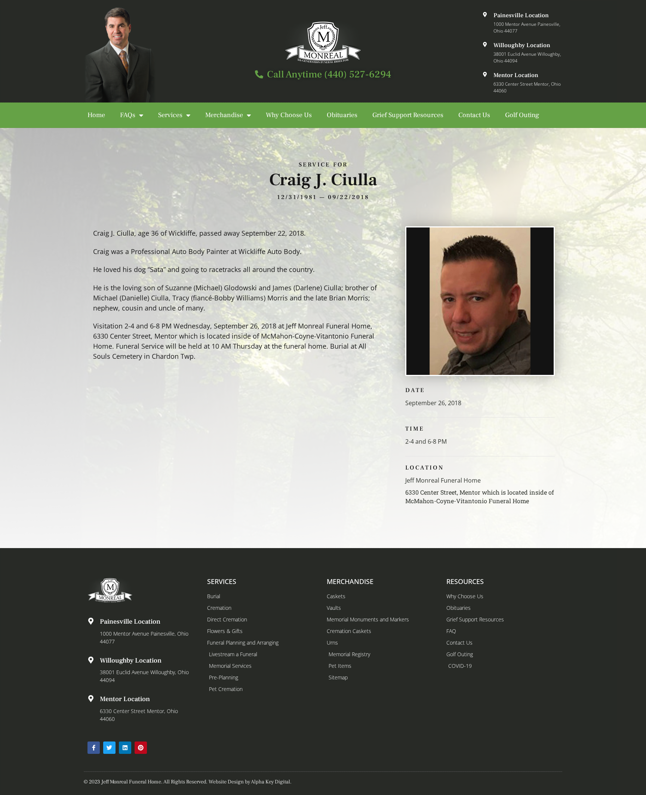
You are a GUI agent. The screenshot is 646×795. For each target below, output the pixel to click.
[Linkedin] (125, 748)
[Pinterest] (141, 748)
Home (96, 115)
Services (170, 115)
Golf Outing (522, 115)
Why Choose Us (289, 115)
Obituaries (342, 115)
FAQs (127, 115)
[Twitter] (109, 748)
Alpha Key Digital (270, 782)
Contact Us (474, 115)
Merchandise (224, 115)
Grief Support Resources (407, 115)
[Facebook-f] (93, 748)
